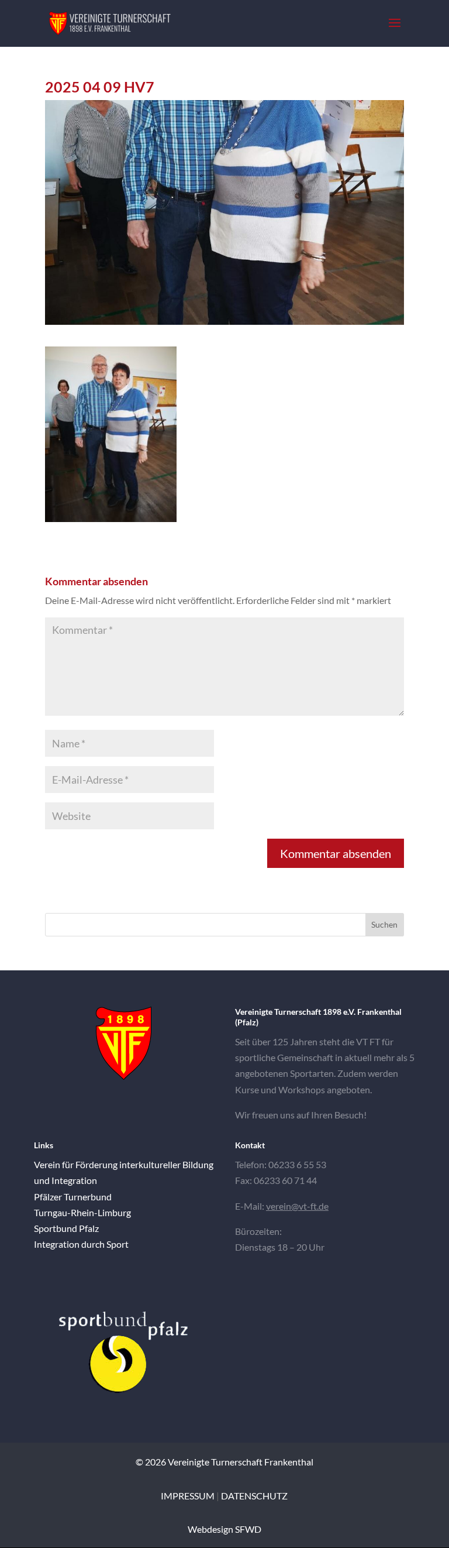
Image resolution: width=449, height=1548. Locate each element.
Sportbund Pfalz (66, 1228)
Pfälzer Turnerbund (73, 1196)
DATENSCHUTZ (254, 1495)
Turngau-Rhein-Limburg (82, 1212)
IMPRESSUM (188, 1495)
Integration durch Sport (81, 1244)
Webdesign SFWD (224, 1529)
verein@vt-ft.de (297, 1205)
